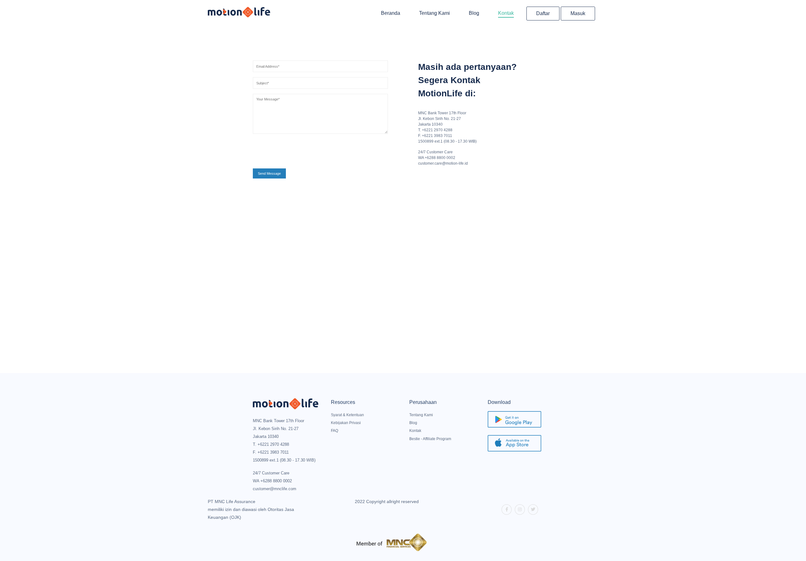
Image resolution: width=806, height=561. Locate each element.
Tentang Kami (434, 13)
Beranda (390, 13)
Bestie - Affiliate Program (430, 439)
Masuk (577, 13)
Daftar (543, 13)
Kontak (506, 13)
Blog (474, 13)
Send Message (269, 173)
